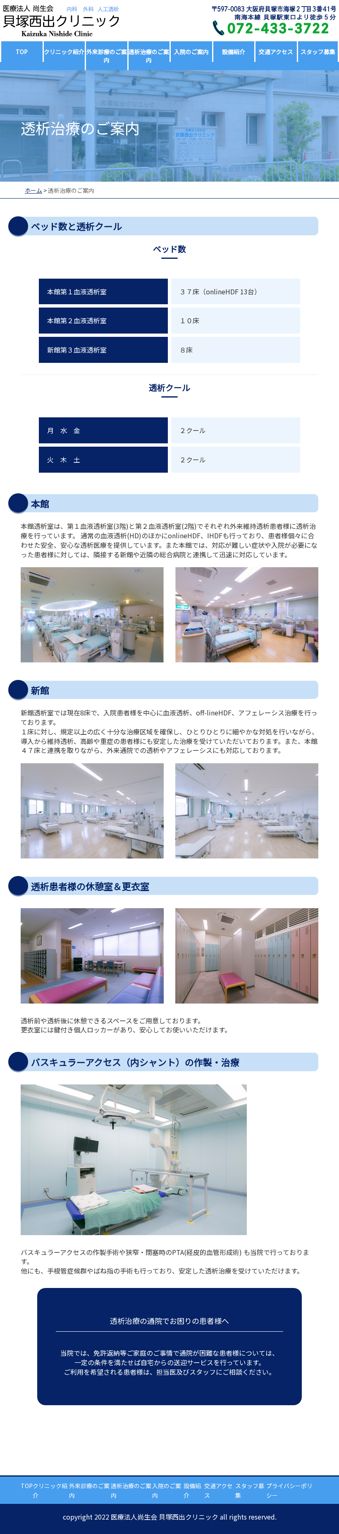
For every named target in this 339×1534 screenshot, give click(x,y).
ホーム (33, 190)
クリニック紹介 (64, 51)
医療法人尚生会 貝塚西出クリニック (164, 1517)
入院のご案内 (191, 51)
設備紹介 (233, 51)
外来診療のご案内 (106, 55)
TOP (22, 51)
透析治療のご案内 (149, 55)
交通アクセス (276, 51)
